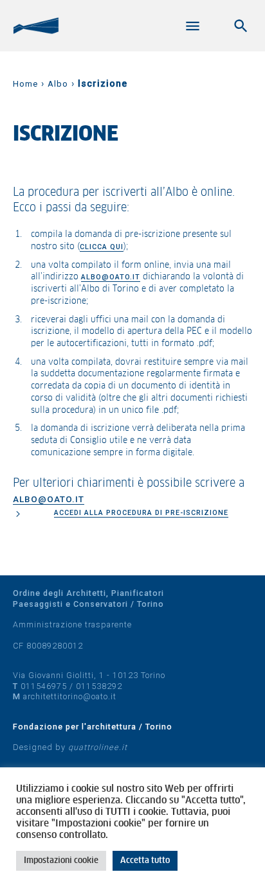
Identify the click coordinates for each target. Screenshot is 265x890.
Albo (58, 84)
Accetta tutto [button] (145, 861)
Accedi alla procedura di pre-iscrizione (141, 513)
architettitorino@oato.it (69, 696)
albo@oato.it (110, 277)
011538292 (99, 686)
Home (25, 84)
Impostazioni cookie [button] (61, 861)
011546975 (44, 686)
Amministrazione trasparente (72, 624)
